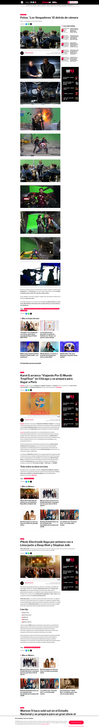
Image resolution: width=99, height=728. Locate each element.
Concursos (59, 5)
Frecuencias (70, 5)
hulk (49, 308)
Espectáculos (29, 5)
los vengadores (27, 308)
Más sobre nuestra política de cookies (76, 726)
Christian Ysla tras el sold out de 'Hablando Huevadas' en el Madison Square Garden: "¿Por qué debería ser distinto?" (74, 31)
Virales (48, 5)
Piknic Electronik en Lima (35, 647)
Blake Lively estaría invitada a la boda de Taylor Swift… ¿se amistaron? (29, 355)
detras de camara (44, 308)
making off (38, 308)
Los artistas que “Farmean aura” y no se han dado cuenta (68, 523)
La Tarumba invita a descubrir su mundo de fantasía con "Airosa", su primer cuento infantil (48, 335)
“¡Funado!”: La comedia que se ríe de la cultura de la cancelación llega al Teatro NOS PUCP (28, 335)
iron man (22, 310)
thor (51, 308)
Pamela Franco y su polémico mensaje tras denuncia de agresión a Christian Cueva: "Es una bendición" (74, 60)
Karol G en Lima (31, 478)
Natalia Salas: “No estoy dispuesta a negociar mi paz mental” (68, 355)
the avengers (33, 308)
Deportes (43, 5)
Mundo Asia (53, 5)
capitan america (56, 308)
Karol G (22, 432)
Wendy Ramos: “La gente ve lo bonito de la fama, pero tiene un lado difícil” (49, 355)
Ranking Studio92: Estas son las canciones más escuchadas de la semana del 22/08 (49, 524)
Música (22, 372)
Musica (39, 5)
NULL (26, 310)
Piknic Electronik (27, 647)
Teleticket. (59, 387)
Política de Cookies (45, 724)
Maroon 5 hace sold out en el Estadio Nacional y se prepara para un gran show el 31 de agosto (49, 503)
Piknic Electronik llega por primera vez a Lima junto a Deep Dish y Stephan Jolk (28, 502)
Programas (64, 5)
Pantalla (35, 5)
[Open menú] (22, 2)
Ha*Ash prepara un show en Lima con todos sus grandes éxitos (29, 523)
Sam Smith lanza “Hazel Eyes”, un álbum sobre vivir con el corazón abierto (68, 692)
